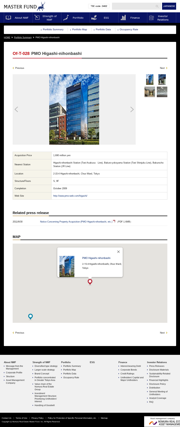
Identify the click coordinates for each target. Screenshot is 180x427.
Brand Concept (42, 373)
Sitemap (104, 418)
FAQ (151, 402)
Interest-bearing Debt (131, 366)
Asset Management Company (15, 381)
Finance (132, 17)
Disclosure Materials (159, 370)
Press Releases (156, 366)
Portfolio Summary (53, 29)
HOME (7, 37)
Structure (10, 376)
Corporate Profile (14, 372)
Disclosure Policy (157, 384)
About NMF (18, 17)
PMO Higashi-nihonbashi (96, 258)
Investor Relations (161, 17)
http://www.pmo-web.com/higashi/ (70, 195)
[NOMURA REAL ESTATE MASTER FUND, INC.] (24, 12)
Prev (28, 109)
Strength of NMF (47, 17)
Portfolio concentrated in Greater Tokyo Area (45, 379)
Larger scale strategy (45, 370)
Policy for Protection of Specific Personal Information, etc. (72, 418)
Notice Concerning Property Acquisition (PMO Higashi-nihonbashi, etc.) (76, 221)
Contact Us (6, 418)
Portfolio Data (103, 29)
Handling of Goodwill (45, 405)
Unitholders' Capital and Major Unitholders (132, 379)
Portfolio (75, 17)
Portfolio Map (79, 29)
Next (162, 68)
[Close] (118, 251)
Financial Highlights (158, 380)
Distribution (154, 388)
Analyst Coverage (157, 398)
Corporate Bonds (129, 370)
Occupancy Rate (129, 29)
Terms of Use (21, 418)
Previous (19, 68)
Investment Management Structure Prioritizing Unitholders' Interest (46, 397)
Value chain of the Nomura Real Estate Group (44, 387)
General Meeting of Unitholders (158, 393)
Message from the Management (14, 367)
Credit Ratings (127, 373)
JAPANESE (169, 6)
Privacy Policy (37, 418)
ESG (104, 17)
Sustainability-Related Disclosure (159, 375)
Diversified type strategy (46, 366)
